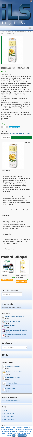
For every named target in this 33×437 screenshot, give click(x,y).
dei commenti (9, 416)
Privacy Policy (22, 435)
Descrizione (6, 137)
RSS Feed (31, 1)
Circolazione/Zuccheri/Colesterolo (11, 400)
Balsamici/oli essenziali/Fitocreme (16, 31)
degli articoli (9, 413)
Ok (13, 435)
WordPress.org (9, 419)
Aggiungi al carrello (14, 127)
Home (2, 31)
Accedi (6, 410)
